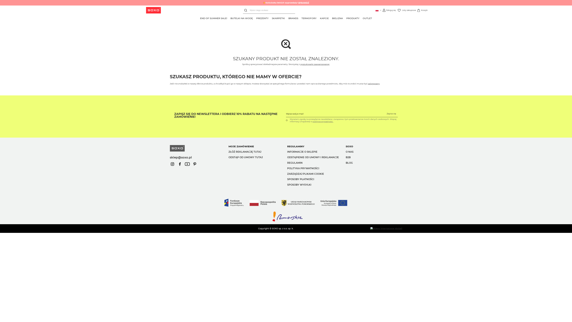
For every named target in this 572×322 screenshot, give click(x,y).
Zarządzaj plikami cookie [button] (305, 173)
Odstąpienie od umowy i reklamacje (313, 157)
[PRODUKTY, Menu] (361, 18)
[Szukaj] (246, 10)
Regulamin (295, 162)
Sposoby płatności (300, 179)
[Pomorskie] (286, 221)
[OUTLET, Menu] (373, 18)
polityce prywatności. (323, 121)
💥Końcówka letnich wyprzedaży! (286, 2)
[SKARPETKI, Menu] (286, 18)
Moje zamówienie (241, 146)
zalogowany (374, 83)
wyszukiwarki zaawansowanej (314, 64)
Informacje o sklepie (302, 151)
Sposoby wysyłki (299, 184)
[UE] (286, 209)
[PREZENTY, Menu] (270, 18)
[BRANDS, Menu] (300, 18)
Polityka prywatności (303, 168)
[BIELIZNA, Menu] (344, 18)
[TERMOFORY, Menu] (318, 18)
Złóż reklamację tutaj (245, 151)
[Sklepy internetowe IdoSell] (386, 228)
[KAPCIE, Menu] (330, 18)
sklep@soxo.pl (181, 157)
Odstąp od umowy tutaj (246, 157)
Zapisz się (391, 113)
